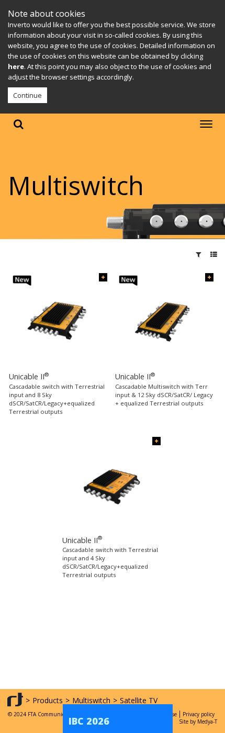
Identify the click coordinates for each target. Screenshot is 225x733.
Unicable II (29, 376)
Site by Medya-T (198, 721)
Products (47, 700)
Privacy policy (199, 714)
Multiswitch (91, 700)
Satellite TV (139, 700)
